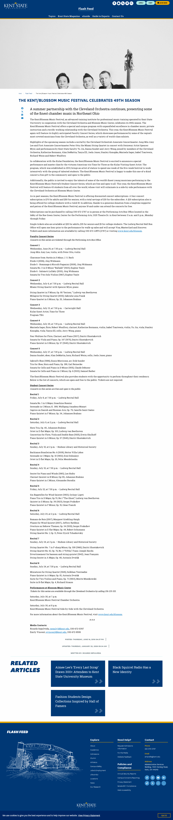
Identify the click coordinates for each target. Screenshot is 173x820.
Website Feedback (124, 756)
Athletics (93, 762)
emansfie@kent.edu (152, 756)
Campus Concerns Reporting (128, 777)
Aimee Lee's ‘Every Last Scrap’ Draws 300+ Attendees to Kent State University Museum (77, 671)
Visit (150, 2)
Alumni (93, 758)
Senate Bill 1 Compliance (127, 785)
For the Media (123, 752)
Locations (94, 778)
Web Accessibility (124, 790)
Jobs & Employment (98, 770)
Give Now (163, 2)
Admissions (94, 754)
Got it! (164, 815)
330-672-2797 (150, 748)
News (92, 782)
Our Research (95, 786)
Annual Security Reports (127, 773)
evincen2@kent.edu (56, 632)
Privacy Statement (124, 781)
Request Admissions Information (125, 747)
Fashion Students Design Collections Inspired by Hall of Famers (77, 701)
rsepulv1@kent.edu (59, 628)
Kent (20, 93)
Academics (94, 749)
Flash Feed (86, 8)
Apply (141, 2)
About (92, 745)
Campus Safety (96, 766)
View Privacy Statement (89, 815)
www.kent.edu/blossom (130, 231)
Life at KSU (94, 774)
